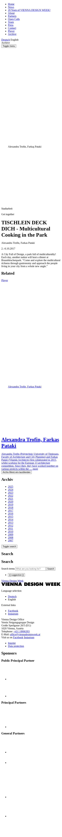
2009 (10, 534)
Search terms (8, 568)
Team (11, 22)
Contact (12, 28)
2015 (10, 516)
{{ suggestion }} (16, 575)
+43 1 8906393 (22, 631)
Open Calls (14, 19)
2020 (10, 501)
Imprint (12, 643)
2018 (10, 507)
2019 (10, 504)
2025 (10, 486)
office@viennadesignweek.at (25, 634)
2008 (10, 537)
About (11, 13)
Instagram (29, 637)
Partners (12, 16)
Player (11, 31)
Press (10, 25)
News (11, 7)
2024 (10, 489)
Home (11, 4)
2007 (10, 540)
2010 (10, 531)
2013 (10, 522)
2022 (10, 495)
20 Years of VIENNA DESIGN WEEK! (29, 10)
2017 (10, 510)
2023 (10, 492)
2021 (10, 498)
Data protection (16, 646)
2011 (10, 528)
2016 (10, 513)
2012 (10, 525)
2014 (10, 519)
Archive (12, 34)
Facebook (18, 637)
